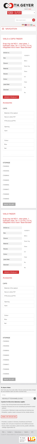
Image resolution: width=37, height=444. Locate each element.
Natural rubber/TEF (10, 117)
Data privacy (18, 432)
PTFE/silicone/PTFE (10, 121)
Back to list (9, 204)
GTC (32, 432)
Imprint (26, 432)
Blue (5, 144)
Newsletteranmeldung (12, 398)
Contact (9, 432)
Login (29, 9)
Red (5, 148)
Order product (11, 97)
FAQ (3, 432)
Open (5, 130)
